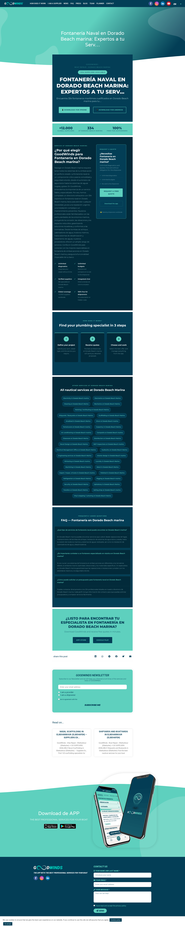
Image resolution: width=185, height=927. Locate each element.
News (66, 3)
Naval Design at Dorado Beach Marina (74, 444)
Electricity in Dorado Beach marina (76, 398)
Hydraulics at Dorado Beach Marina (114, 450)
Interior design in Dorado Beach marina (111, 455)
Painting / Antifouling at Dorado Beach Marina (92, 410)
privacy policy (82, 699)
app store (81, 640)
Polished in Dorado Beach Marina (113, 473)
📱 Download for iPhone (74, 110)
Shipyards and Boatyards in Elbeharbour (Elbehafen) (113, 734)
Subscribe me (92, 705)
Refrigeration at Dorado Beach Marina (77, 478)
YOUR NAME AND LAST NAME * (107, 871)
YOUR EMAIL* (100, 880)
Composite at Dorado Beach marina (110, 432)
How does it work (38, 3)
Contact (110, 3)
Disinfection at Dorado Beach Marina (107, 438)
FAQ (72, 3)
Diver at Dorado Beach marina (107, 421)
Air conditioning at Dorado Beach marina (76, 432)
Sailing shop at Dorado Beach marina (107, 490)
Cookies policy (115, 920)
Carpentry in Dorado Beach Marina (108, 427)
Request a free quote (111, 192)
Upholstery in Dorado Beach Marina (107, 484)
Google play (102, 640)
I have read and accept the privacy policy (110, 906)
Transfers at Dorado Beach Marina (75, 490)
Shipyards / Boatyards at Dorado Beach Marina (76, 415)
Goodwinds (92, 64)
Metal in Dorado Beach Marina (108, 467)
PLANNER (100, 3)
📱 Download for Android (109, 110)
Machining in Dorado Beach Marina (78, 467)
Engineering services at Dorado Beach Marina (74, 455)
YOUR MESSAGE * (102, 890)
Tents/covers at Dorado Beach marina (76, 427)
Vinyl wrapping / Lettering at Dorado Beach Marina (92, 496)
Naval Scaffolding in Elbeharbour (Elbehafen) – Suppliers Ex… (71, 734)
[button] (95, 656)
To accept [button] (7, 924)
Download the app (111, 203)
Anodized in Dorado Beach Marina (78, 421)
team (92, 3)
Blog (85, 3)
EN (175, 4)
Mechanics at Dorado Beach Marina (107, 404)
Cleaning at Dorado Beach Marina (76, 404)
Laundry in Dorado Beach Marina (107, 461)
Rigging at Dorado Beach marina (108, 478)
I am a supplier (54, 3)
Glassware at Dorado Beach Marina (75, 438)
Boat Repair (80, 67)
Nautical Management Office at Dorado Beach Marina (76, 450)
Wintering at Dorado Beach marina (77, 461)
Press (78, 3)
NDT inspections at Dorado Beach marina (109, 444)
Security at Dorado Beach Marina (76, 484)
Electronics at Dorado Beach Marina (108, 398)
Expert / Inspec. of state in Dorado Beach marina (77, 473)
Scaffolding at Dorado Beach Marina (112, 415)
